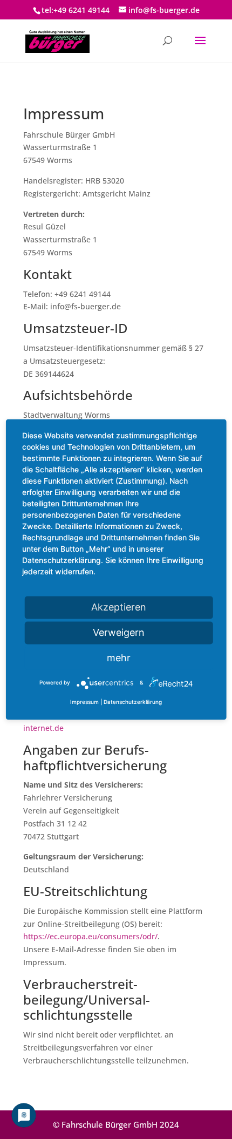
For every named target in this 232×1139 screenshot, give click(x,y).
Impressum (84, 702)
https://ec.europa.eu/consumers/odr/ (90, 936)
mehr (119, 657)
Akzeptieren (118, 607)
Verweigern (119, 632)
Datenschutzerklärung (133, 702)
